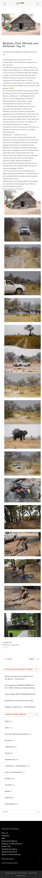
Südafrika (8, 798)
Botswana (8, 740)
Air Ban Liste (6, 846)
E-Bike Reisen (9, 747)
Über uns (5, 833)
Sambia (7, 791)
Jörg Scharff (14, 645)
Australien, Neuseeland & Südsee (16, 734)
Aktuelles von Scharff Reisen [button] (19, 669)
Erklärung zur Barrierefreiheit (12, 844)
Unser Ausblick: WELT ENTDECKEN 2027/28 (20, 694)
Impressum (6, 835)
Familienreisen (10, 759)
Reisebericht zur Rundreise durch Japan (19, 700)
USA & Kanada (10, 804)
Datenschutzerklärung (9, 841)
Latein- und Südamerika (13, 772)
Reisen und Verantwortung (11, 854)
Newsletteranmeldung (9, 849)
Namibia (7, 778)
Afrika (7, 721)
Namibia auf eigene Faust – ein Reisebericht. (20, 707)
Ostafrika (8, 785)
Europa (7, 753)
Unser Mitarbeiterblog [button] (15, 714)
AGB (3, 838)
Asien (7, 728)
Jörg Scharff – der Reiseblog (15, 766)
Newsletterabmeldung (9, 852)
